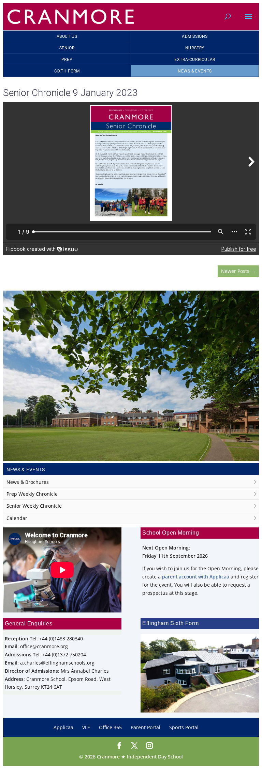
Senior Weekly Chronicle (34, 506)
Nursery (194, 48)
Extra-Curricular (194, 59)
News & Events (195, 71)
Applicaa (63, 727)
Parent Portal (145, 727)
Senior (67, 48)
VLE (86, 727)
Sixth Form (67, 71)
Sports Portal (184, 727)
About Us (67, 36)
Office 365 (110, 727)
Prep (66, 59)
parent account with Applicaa (195, 576)
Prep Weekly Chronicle (32, 494)
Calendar (16, 518)
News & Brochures (27, 482)
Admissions (195, 36)
